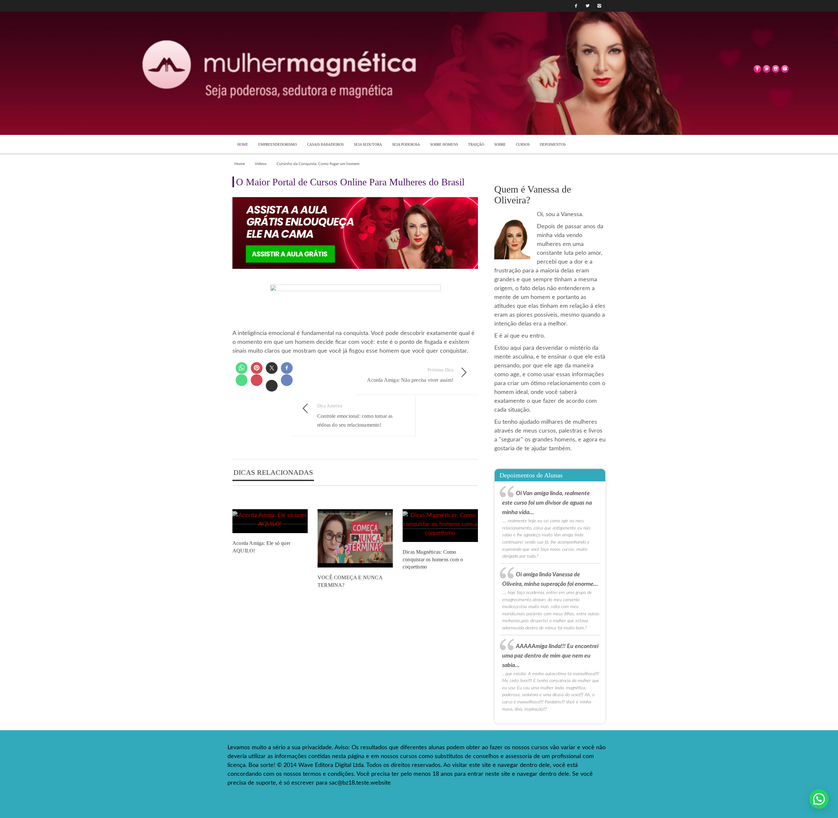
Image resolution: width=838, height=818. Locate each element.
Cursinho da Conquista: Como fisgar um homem (318, 164)
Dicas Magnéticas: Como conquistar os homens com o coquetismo (433, 559)
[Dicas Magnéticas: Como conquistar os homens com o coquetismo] (440, 526)
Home (239, 164)
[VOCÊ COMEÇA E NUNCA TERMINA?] (355, 538)
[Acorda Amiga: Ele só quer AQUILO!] (270, 521)
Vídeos (260, 164)
